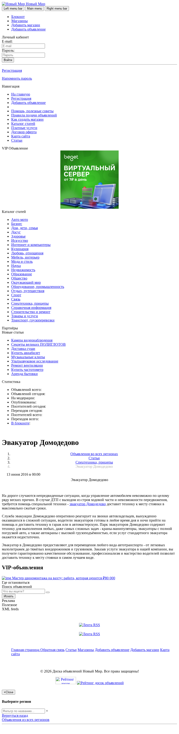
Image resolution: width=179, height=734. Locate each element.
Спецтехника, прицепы (30, 303)
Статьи (16, 140)
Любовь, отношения (27, 253)
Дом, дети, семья (24, 228)
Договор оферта (24, 132)
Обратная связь (52, 650)
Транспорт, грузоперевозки (33, 320)
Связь (15, 299)
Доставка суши (23, 349)
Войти (8, 60)
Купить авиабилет (25, 353)
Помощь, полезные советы (32, 111)
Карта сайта (20, 136)
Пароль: (8, 50)
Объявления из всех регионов (25, 720)
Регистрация (12, 70)
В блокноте (20, 423)
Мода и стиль (22, 261)
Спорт (16, 295)
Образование (21, 274)
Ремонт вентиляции (27, 365)
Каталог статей (23, 124)
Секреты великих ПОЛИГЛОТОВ (38, 344)
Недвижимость (23, 270)
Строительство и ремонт (30, 312)
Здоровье (18, 236)
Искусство (19, 240)
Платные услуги (24, 128)
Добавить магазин (25, 25)
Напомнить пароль (17, 78)
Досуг (16, 232)
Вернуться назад (15, 715)
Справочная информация (31, 308)
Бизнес (16, 224)
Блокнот (18, 17)
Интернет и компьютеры (31, 245)
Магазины (19, 21)
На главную (20, 94)
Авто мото (19, 220)
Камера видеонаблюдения (31, 340)
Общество (19, 278)
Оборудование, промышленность (37, 287)
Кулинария (19, 249)
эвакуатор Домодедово (87, 504)
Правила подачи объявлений (34, 115)
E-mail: (7, 41)
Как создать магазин (27, 119)
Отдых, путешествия (27, 291)
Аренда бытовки (24, 374)
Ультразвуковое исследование (34, 361)
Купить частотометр (27, 370)
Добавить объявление (28, 29)
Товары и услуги (24, 316)
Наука (16, 266)
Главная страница (25, 650)
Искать (9, 596)
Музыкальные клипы (28, 357)
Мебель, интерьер (25, 257)
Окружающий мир (26, 282)
